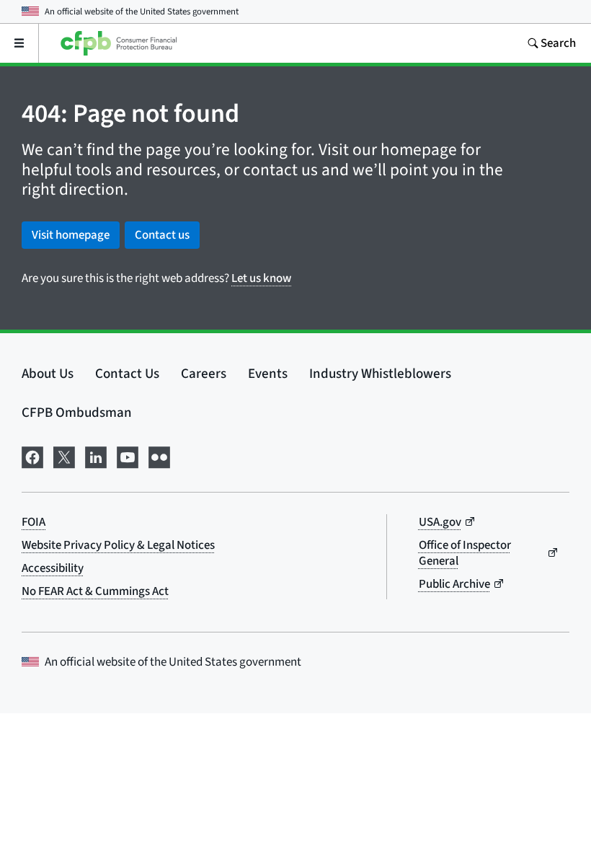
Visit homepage (71, 235)
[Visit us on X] (64, 456)
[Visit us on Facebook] (32, 456)
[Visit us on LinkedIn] (96, 456)
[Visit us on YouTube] (127, 456)
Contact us (162, 235)
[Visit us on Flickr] (159, 456)
